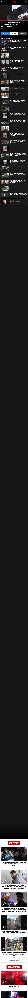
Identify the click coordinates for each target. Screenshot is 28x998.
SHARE (14, 33)
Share (6, 33)
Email (23, 33)
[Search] (26, 2)
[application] (14, 13)
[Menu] (2, 2)
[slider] (14, 20)
